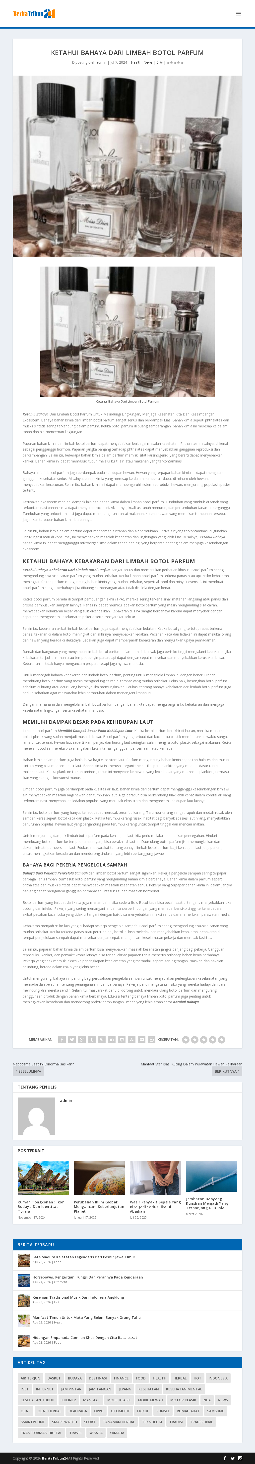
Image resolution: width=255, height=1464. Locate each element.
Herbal (180, 1378)
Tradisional (201, 1421)
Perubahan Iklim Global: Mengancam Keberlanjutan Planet (99, 1206)
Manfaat (91, 1400)
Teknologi (152, 1421)
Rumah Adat (188, 1411)
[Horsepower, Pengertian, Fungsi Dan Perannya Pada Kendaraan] (24, 1280)
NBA (207, 1400)
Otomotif (60, 1282)
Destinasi (98, 1378)
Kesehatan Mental (184, 1389)
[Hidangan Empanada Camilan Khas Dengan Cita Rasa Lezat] (24, 1341)
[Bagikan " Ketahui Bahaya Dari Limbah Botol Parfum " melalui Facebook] (62, 1040)
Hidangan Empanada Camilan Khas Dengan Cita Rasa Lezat (85, 1337)
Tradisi (176, 1421)
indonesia (218, 1378)
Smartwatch (64, 1421)
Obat (25, 1411)
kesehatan (148, 1389)
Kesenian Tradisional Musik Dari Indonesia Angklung (78, 1297)
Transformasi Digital (41, 1432)
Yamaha (117, 1432)
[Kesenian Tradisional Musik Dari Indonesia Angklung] (24, 1300)
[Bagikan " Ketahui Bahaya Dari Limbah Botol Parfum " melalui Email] (142, 1040)
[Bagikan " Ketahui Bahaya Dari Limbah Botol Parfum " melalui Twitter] (72, 1040)
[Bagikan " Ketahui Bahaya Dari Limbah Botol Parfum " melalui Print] (152, 1040)
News (148, 62)
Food (58, 1262)
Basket (54, 1378)
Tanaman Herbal (119, 1421)
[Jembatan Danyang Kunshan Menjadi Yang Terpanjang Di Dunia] (211, 1176)
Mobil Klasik (119, 1400)
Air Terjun (30, 1378)
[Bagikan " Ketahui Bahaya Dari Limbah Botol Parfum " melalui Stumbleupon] (132, 1040)
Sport (90, 1421)
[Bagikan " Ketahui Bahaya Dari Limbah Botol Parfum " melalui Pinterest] (102, 1040)
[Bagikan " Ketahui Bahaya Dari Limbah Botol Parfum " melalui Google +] (82, 1040)
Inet (25, 1389)
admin (101, 62)
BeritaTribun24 (55, 1458)
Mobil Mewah (150, 1400)
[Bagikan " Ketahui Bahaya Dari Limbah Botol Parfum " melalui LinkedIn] (112, 1040)
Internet (45, 1389)
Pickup (143, 1411)
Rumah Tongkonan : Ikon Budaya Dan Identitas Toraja (41, 1206)
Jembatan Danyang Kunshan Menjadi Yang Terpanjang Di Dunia (207, 1203)
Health (136, 62)
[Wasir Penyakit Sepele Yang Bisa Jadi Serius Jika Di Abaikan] (155, 1178)
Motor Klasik (183, 1400)
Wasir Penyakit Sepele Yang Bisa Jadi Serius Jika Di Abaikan (155, 1206)
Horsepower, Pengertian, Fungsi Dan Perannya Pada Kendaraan (88, 1277)
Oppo (99, 1411)
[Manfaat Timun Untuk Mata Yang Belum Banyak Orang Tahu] (24, 1321)
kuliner (69, 1400)
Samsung (215, 1411)
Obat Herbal (49, 1411)
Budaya (75, 1378)
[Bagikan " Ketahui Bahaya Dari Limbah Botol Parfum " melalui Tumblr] (92, 1040)
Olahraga (77, 1411)
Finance (121, 1378)
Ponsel (163, 1411)
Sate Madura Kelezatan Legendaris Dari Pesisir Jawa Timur (84, 1257)
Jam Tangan (100, 1389)
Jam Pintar (71, 1389)
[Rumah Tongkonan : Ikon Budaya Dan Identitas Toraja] (43, 1178)
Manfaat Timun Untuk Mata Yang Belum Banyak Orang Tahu (87, 1317)
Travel (75, 1432)
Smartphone (33, 1421)
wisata (96, 1432)
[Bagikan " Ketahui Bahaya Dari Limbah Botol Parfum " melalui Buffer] (122, 1040)
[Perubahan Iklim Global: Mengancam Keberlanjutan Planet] (99, 1178)
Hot (56, 1302)
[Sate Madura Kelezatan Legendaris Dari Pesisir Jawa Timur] (24, 1260)
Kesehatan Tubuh (37, 1400)
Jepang (125, 1389)
